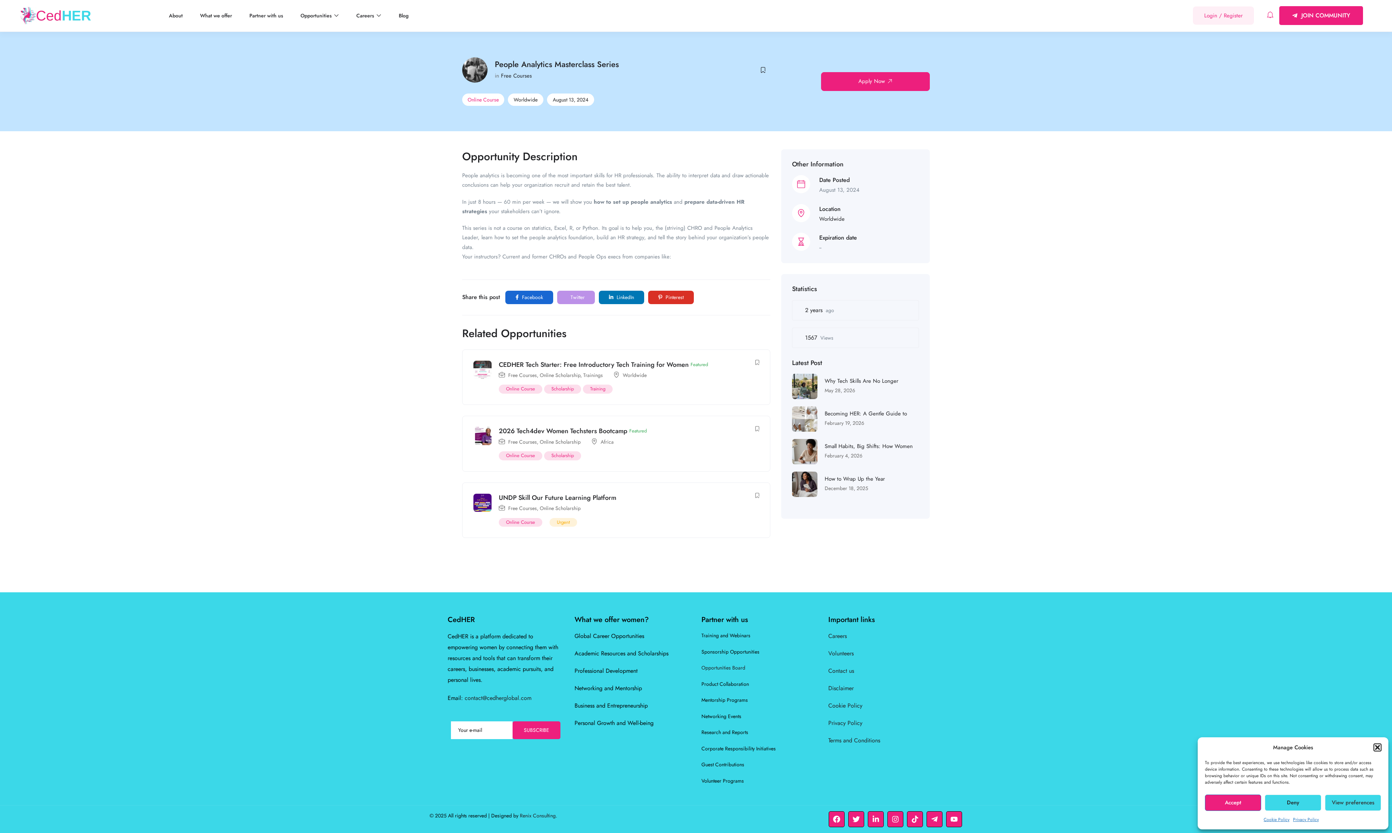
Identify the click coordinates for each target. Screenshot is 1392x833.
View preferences (1353, 803)
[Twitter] (856, 819)
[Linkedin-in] (876, 819)
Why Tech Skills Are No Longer (861, 381)
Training (597, 388)
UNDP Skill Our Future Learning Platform (557, 497)
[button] (1377, 747)
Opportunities (317, 15)
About (176, 15)
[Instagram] (895, 819)
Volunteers (841, 653)
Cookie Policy (1276, 819)
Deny (1293, 803)
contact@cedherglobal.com (498, 698)
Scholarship (562, 388)
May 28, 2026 (840, 390)
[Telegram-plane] (934, 819)
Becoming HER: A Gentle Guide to (866, 414)
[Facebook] (837, 819)
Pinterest (674, 297)
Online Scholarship (560, 375)
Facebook (532, 297)
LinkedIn (624, 297)
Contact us (841, 671)
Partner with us (266, 15)
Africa (607, 441)
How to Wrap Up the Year (855, 479)
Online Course (483, 99)
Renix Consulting (538, 815)
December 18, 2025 (846, 488)
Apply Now (871, 81)
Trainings (593, 375)
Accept (1233, 803)
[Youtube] (954, 819)
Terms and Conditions (854, 740)
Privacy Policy (1306, 819)
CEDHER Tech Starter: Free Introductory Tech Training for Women (594, 364)
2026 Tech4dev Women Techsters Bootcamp (563, 431)
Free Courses (516, 76)
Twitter (577, 297)
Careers (366, 15)
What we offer (216, 15)
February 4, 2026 (843, 455)
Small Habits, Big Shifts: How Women (869, 446)
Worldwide (526, 99)
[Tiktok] (915, 819)
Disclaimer (841, 688)
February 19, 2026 (844, 423)
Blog (404, 15)
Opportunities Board (723, 667)
